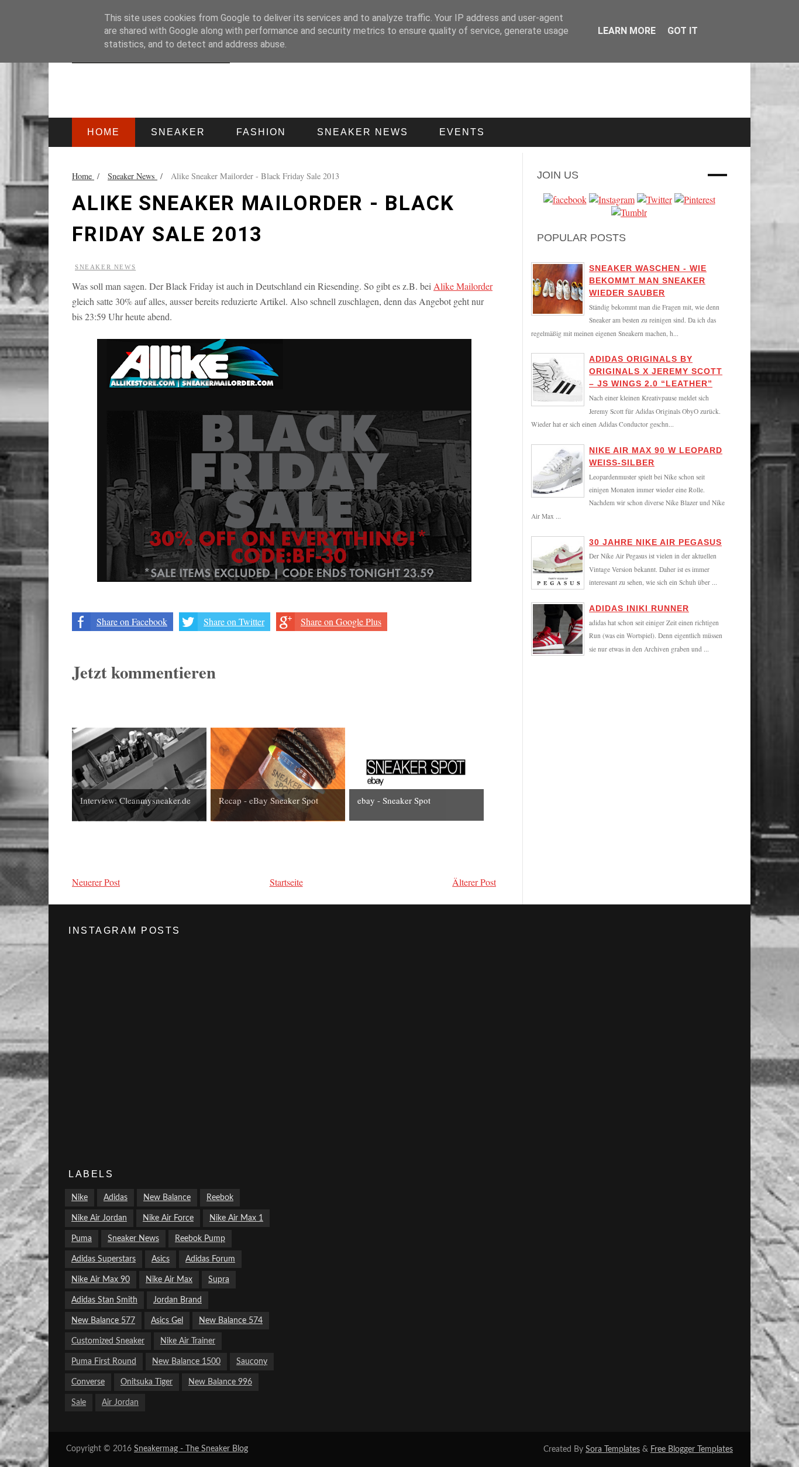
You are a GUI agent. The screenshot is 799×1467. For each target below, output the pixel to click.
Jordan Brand (177, 1300)
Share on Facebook (132, 621)
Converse (88, 1382)
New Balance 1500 (186, 1362)
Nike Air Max (169, 1280)
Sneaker (178, 132)
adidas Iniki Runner (639, 608)
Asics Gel (167, 1321)
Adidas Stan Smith (104, 1300)
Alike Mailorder (463, 286)
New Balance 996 (220, 1382)
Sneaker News (105, 266)
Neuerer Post (96, 882)
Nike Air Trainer (187, 1341)
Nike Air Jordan (99, 1218)
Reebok (219, 1198)
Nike (79, 1198)
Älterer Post (474, 882)
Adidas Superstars (103, 1259)
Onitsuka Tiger (146, 1382)
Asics (160, 1259)
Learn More (627, 30)
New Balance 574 (231, 1321)
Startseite (286, 882)
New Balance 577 (103, 1321)
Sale (78, 1403)
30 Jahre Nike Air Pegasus (655, 542)
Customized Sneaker (107, 1341)
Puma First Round (103, 1362)
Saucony (251, 1362)
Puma (81, 1239)
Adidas (116, 1198)
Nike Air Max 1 (236, 1218)
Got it (682, 30)
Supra (218, 1280)
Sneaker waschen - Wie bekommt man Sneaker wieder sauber (648, 280)
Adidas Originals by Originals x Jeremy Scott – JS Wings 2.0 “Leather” (655, 371)
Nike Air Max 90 (100, 1280)
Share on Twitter (234, 621)
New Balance (167, 1198)
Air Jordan (120, 1403)
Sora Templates (613, 1449)
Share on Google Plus (341, 621)
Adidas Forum (210, 1259)
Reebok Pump (200, 1239)
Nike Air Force (168, 1218)
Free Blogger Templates (691, 1449)
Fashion (261, 132)
